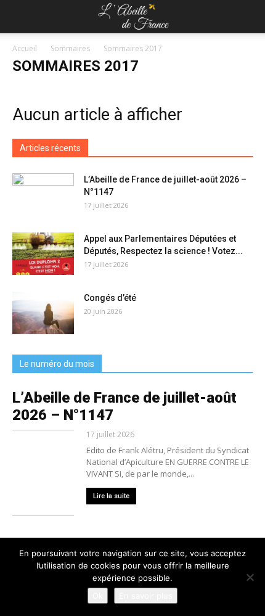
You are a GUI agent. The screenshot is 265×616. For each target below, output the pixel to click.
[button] (247, 16)
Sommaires (70, 48)
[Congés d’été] (43, 313)
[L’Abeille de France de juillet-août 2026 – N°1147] (43, 194)
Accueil (24, 48)
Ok (97, 596)
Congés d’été (110, 298)
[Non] (249, 577)
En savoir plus (146, 596)
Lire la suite (111, 496)
